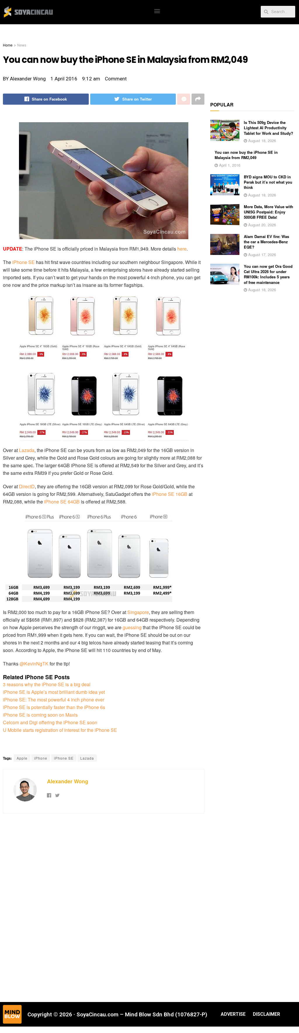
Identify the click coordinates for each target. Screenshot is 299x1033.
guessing (132, 627)
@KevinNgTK (34, 663)
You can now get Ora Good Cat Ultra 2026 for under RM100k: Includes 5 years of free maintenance (268, 274)
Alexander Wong (67, 781)
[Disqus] (103, 907)
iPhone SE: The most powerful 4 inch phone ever (53, 699)
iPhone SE (23, 262)
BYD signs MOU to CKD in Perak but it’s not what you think (268, 182)
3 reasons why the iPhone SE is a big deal (47, 684)
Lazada (26, 450)
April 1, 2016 (229, 165)
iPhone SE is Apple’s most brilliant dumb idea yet (54, 692)
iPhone (40, 758)
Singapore (138, 612)
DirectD (27, 486)
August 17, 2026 (261, 254)
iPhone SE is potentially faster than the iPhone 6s (54, 707)
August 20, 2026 (261, 224)
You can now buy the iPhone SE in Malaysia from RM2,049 (246, 154)
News (21, 44)
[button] (157, 10)
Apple (22, 758)
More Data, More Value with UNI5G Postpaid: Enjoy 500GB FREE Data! (268, 212)
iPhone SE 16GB (169, 494)
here (182, 248)
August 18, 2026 (261, 140)
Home (8, 44)
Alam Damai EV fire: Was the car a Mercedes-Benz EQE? (266, 242)
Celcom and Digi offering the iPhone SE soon (50, 722)
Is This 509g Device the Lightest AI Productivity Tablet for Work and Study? (268, 128)
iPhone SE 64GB (62, 501)
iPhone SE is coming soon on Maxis (40, 714)
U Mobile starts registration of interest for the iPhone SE (60, 730)
